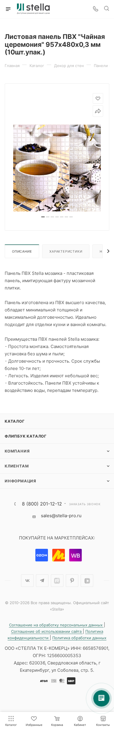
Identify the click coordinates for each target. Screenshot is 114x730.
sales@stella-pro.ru (61, 515)
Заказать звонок (85, 504)
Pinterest (72, 580)
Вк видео (87, 580)
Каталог (15, 421)
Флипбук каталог (26, 436)
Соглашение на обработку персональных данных (56, 625)
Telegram (42, 580)
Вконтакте (27, 580)
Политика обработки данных (79, 637)
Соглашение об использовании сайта (47, 631)
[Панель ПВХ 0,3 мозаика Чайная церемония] (57, 168)
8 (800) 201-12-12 (42, 503)
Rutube (57, 580)
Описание (22, 251)
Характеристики (65, 251)
